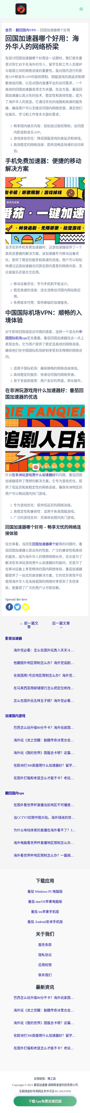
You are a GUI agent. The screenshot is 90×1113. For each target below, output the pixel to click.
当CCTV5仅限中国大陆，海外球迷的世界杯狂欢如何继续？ (45, 817)
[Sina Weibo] (25, 607)
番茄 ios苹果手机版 (45, 912)
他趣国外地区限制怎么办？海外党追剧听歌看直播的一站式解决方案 (45, 663)
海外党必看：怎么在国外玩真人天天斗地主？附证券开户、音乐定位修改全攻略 (45, 650)
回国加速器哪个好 (45, 544)
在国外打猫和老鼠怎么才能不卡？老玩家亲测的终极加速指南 (45, 778)
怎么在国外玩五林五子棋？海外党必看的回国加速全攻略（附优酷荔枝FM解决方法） (45, 700)
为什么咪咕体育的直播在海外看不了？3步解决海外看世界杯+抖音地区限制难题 (45, 830)
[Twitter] (17, 607)
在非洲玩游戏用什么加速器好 (33, 475)
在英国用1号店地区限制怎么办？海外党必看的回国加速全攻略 (45, 675)
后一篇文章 (61, 625)
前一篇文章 (29, 625)
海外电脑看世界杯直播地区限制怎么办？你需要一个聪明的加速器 (45, 843)
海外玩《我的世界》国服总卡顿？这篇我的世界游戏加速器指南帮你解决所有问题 (45, 753)
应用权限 (45, 965)
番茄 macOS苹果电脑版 (45, 901)
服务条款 (45, 945)
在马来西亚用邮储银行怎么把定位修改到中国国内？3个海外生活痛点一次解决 (45, 688)
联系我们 (45, 975)
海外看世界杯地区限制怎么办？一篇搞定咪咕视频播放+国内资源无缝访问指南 (45, 855)
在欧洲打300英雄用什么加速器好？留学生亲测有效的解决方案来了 (45, 765)
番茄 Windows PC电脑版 (45, 891)
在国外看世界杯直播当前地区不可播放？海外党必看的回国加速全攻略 (45, 805)
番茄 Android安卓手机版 (45, 922)
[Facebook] (9, 607)
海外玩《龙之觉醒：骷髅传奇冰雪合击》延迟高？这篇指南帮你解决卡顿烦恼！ (45, 740)
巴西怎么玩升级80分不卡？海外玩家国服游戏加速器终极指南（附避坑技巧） (45, 727)
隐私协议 (45, 955)
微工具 (52, 1078)
